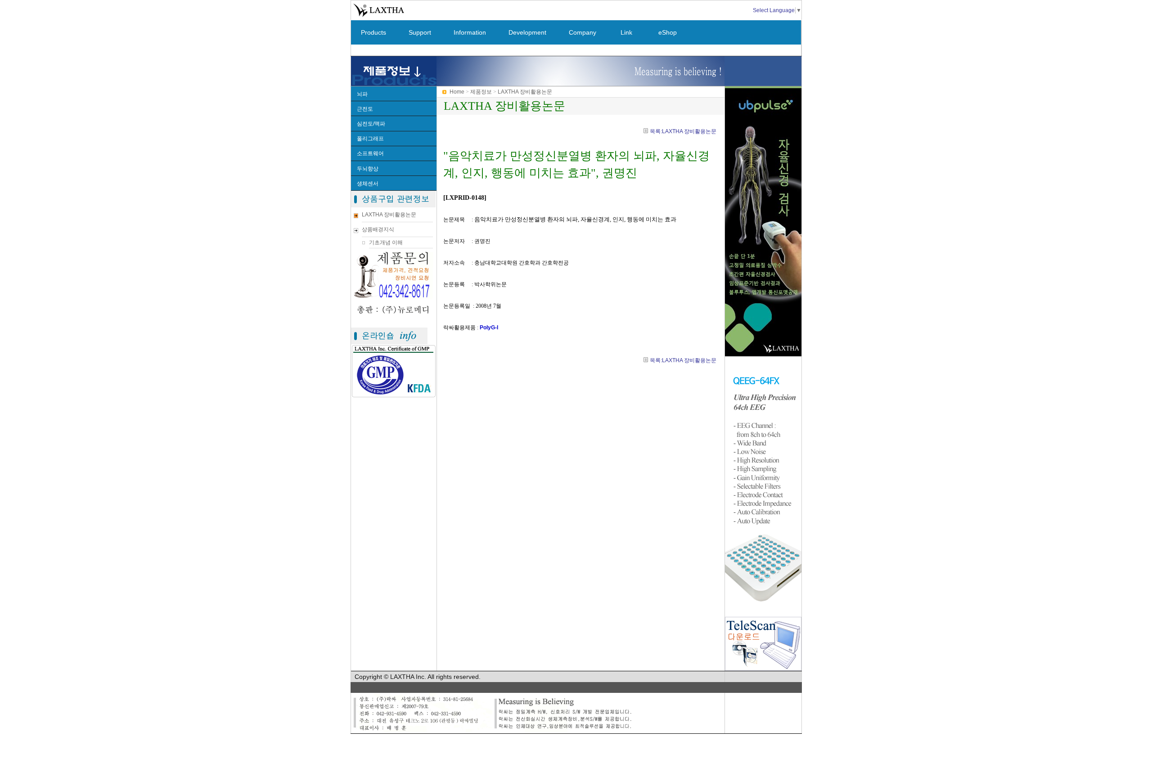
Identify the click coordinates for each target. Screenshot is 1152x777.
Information (470, 32)
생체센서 (367, 183)
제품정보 (481, 92)
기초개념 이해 (386, 242)
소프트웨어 (370, 153)
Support (420, 32)
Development (527, 32)
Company (582, 32)
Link (626, 32)
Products (373, 32)
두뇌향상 (367, 168)
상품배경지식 (378, 229)
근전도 (365, 109)
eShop (667, 32)
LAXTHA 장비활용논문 (389, 214)
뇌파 (362, 94)
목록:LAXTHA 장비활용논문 (683, 131)
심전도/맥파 (371, 123)
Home (457, 92)
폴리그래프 (370, 138)
